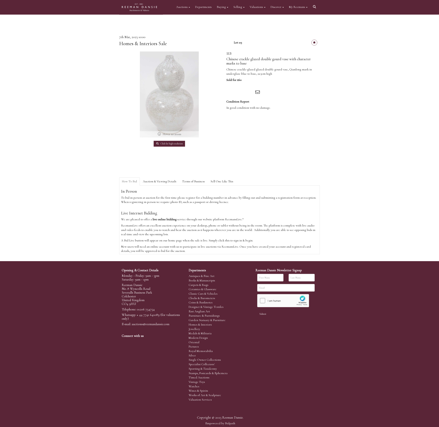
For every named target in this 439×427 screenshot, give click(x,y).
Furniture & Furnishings (204, 315)
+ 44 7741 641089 (148, 315)
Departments (203, 7)
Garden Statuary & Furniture (207, 320)
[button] (315, 6)
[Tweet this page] (237, 93)
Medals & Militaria (200, 333)
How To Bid (129, 181)
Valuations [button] (257, 7)
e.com (150, 324)
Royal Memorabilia (201, 351)
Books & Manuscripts (202, 280)
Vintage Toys (197, 382)
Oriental (194, 342)
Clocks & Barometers (202, 298)
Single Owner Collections (205, 360)
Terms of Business (193, 181)
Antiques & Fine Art (201, 276)
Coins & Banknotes (200, 302)
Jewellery (194, 329)
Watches (194, 386)
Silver (192, 355)
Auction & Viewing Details (159, 181)
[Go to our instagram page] (251, 93)
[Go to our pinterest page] (139, 342)
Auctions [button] (182, 7)
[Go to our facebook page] (125, 342)
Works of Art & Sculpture (205, 395)
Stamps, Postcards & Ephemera (208, 373)
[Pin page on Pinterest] (244, 93)
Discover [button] (276, 7)
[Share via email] (258, 93)
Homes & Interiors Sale (143, 43)
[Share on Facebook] (229, 93)
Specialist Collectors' (202, 364)
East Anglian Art (199, 311)
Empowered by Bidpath (220, 423)
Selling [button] (238, 7)
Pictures (194, 346)
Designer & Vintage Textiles (206, 307)
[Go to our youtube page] (146, 342)
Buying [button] (222, 7)
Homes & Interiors (200, 324)
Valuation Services (200, 399)
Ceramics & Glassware (202, 289)
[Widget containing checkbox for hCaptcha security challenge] (283, 300)
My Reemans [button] (297, 7)
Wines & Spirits (198, 390)
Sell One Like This (222, 181)
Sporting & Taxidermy (203, 369)
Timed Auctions (199, 377)
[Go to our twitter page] (132, 342)
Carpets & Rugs (198, 285)
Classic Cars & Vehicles (203, 293)
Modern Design (198, 338)
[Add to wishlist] (314, 42)
